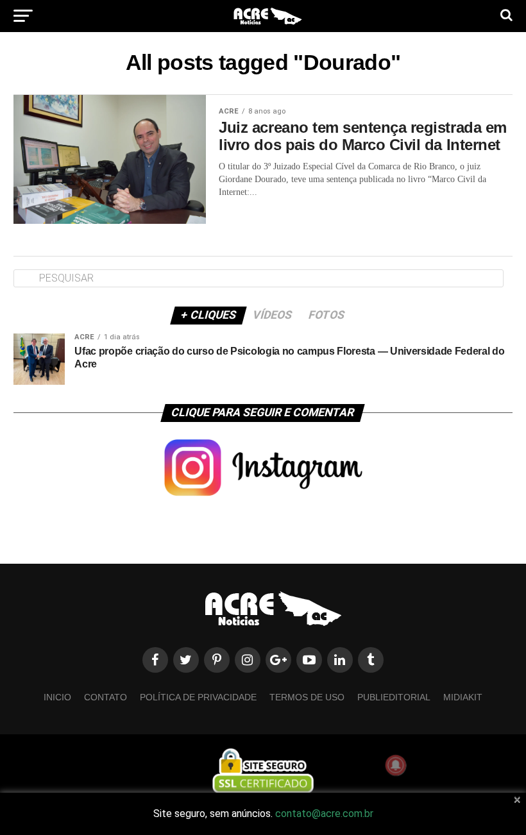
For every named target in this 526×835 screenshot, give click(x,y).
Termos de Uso (306, 697)
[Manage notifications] (396, 765)
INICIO (57, 697)
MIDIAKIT (462, 697)
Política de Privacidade (198, 697)
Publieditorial (393, 697)
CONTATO (105, 697)
